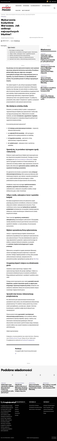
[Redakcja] (10, 351)
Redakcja (17, 41)
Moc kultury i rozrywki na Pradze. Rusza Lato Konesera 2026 (48, 89)
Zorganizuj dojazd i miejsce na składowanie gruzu (22, 57)
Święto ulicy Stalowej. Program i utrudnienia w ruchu (48, 97)
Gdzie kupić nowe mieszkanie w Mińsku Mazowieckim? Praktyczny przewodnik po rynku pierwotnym (48, 58)
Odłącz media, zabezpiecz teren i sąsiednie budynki (22, 53)
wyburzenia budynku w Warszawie (23, 159)
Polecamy (3, 14)
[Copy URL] (2, 66)
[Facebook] (2, 49)
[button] (54, 8)
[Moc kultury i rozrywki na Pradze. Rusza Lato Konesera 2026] (49, 377)
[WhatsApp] (2, 63)
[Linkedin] (2, 56)
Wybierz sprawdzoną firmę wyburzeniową (20, 55)
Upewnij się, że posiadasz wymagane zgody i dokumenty (23, 52)
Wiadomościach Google (15, 338)
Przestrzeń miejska (45, 65)
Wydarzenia (44, 86)
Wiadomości (44, 76)
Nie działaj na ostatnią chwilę (16, 50)
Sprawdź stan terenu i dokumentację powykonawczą (22, 59)
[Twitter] (2, 52)
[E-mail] (2, 59)
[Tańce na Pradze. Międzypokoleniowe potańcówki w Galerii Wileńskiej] (35, 377)
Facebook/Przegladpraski (28, 340)
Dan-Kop (36, 259)
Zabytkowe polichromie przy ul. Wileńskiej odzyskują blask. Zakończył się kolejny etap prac (48, 70)
